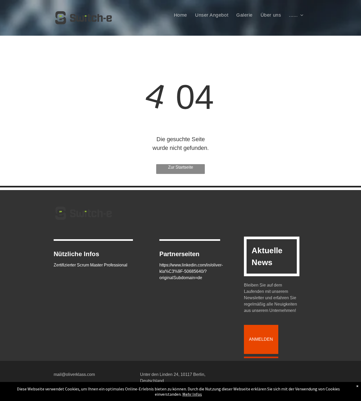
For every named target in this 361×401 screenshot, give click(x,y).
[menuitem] (180, 15)
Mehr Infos (192, 394)
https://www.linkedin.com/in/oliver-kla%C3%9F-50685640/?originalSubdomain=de (191, 271)
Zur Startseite (180, 167)
